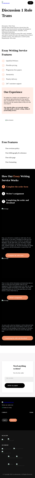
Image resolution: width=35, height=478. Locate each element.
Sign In (4, 420)
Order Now (13, 420)
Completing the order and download (17, 201)
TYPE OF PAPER (9, 378)
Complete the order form (17, 187)
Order (30, 2)
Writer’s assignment (15, 194)
